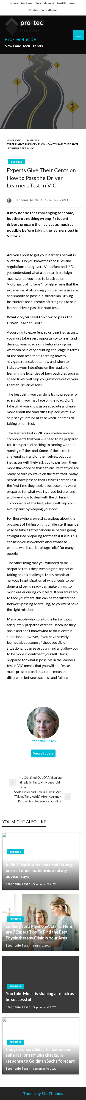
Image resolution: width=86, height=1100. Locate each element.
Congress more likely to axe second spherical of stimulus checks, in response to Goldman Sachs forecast (40, 1055)
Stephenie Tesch (26, 200)
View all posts (43, 753)
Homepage (14, 140)
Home (14, 3)
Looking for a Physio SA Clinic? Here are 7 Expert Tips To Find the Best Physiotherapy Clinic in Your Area (39, 932)
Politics (34, 10)
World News (49, 10)
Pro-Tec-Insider (21, 39)
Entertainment (45, 3)
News (72, 3)
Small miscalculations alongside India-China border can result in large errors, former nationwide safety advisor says (40, 867)
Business (27, 3)
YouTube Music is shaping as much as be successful (40, 996)
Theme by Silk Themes (43, 1093)
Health (61, 3)
